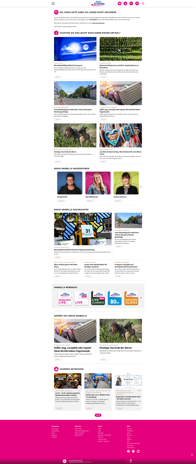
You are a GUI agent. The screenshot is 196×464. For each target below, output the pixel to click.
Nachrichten (78, 429)
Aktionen (54, 435)
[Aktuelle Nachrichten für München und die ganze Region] (119, 3)
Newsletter (130, 431)
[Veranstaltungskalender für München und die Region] (137, 3)
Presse (129, 433)
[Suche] (143, 3)
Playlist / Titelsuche (103, 441)
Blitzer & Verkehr (79, 433)
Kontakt (129, 429)
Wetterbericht (79, 435)
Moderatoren (55, 431)
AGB (128, 441)
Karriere (129, 439)
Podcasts (54, 437)
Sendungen (55, 429)
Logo (128, 437)
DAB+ (99, 431)
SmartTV (100, 437)
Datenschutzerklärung (133, 443)
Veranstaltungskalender (82, 431)
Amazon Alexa (102, 439)
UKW (99, 429)
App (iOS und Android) (104, 435)
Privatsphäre (130, 447)
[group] (64, 298)
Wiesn (53, 433)
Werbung (129, 435)
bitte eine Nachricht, (98, 23)
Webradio (101, 433)
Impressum (130, 445)
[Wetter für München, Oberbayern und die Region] (125, 3)
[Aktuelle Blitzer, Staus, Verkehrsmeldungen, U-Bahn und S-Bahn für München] (131, 3)
